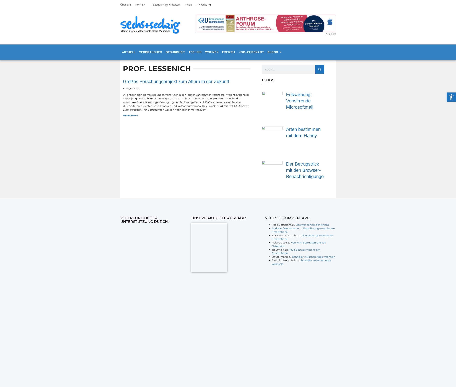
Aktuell (129, 52)
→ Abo (188, 4)
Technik (195, 52)
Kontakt (140, 4)
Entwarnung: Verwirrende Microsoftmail (299, 101)
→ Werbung (203, 4)
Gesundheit (175, 52)
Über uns (125, 4)
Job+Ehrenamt (251, 52)
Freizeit (228, 52)
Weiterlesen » (130, 115)
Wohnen (212, 52)
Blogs (273, 52)
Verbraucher (150, 52)
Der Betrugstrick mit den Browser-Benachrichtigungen (306, 170)
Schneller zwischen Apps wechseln (313, 256)
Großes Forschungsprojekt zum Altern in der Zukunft (176, 81)
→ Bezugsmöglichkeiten (164, 4)
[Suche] (319, 69)
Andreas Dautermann (285, 228)
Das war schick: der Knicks (312, 224)
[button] (451, 97)
